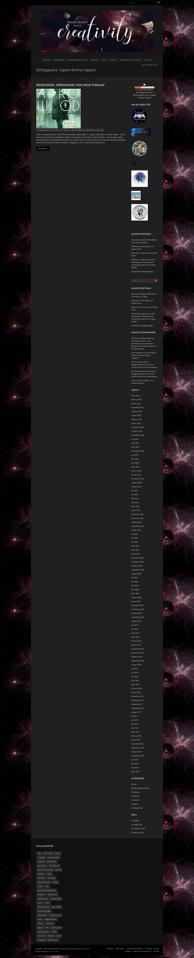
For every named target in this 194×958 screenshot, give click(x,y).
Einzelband (41, 878)
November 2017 (137, 700)
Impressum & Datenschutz (131, 60)
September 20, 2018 (45, 130)
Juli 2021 (134, 534)
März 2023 (135, 467)
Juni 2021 (134, 538)
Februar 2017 (136, 736)
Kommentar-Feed (138, 828)
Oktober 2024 (136, 431)
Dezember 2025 (137, 407)
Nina (133, 362)
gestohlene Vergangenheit (47, 890)
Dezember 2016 (137, 744)
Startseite (46, 60)
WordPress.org (137, 832)
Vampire (51, 936)
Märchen (41, 923)
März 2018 (135, 684)
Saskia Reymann (43, 932)
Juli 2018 (134, 668)
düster (49, 874)
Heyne (47, 903)
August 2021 (136, 530)
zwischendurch (53, 940)
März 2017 (135, 732)
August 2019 (136, 621)
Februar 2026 (136, 399)
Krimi (97, 130)
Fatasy (40, 886)
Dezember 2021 (137, 514)
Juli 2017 (134, 716)
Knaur (40, 919)
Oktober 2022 (136, 482)
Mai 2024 (134, 443)
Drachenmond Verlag (45, 870)
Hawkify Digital (56, 899)
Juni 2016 (134, 759)
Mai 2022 (134, 498)
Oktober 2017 (136, 704)
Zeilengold (41, 940)
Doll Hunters (42, 866)
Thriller (54, 932)
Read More (42, 149)
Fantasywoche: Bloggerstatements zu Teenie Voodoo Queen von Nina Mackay (144, 364)
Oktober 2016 (136, 752)
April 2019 (135, 633)
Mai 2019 (134, 629)
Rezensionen (59, 60)
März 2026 (135, 395)
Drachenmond (54, 866)
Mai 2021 (134, 542)
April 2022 (135, 502)
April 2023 (135, 463)
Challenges (135, 792)
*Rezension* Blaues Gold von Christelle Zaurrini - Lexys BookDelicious (142, 341)
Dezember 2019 (137, 605)
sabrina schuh (56, 928)
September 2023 (137, 451)
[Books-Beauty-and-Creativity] (97, 12)
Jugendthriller (42, 915)
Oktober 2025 (136, 411)
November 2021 (137, 518)
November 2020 (137, 562)
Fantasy (55, 882)
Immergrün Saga (43, 907)
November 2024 (137, 427)
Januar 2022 (135, 510)
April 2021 (135, 546)
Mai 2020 (134, 585)
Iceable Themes (53, 951)
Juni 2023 (134, 455)
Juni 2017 (134, 720)
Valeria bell (41, 936)
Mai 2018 (134, 676)
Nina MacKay (136, 371)
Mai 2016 (134, 763)
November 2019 (137, 609)
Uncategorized (137, 808)
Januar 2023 (135, 475)
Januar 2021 (135, 554)
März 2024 (135, 447)
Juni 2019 (134, 625)
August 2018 (136, 664)
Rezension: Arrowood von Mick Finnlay (70, 85)
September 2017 (137, 708)
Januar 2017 (135, 740)
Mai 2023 (134, 459)
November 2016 (137, 748)
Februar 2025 (136, 419)
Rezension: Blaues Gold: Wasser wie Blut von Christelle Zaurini (144, 346)
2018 (39, 853)
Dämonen (41, 874)
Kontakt (148, 60)
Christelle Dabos (53, 857)
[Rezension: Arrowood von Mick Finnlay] (58, 90)
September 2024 (137, 435)
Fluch (47, 886)
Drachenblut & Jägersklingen (142, 271)
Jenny (133, 380)
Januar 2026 (135, 403)
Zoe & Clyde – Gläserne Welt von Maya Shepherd (144, 355)
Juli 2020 (134, 577)
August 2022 (136, 486)
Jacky (57, 130)
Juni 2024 (134, 439)
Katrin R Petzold (55, 915)
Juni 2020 (134, 581)
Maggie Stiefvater (51, 919)
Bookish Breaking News (77, 60)
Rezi (102, 130)
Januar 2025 (135, 423)
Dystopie (58, 870)
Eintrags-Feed (136, 824)
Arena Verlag (48, 853)
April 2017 (135, 728)
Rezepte (113, 60)
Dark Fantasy (51, 862)
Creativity (94, 60)
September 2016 (137, 755)
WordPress (87, 949)
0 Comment (78, 130)
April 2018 (135, 680)
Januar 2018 (135, 692)
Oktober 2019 (136, 613)
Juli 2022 (134, 490)
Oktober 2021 (136, 522)
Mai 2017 (134, 724)
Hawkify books (43, 899)
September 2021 (137, 526)
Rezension (67, 130)
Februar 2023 (136, 471)
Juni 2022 (134, 494)
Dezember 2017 (137, 696)
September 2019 (137, 617)
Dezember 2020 (137, 558)
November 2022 (137, 478)
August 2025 (136, 415)
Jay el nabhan (56, 907)
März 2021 (135, 550)
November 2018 (137, 653)
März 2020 (135, 593)
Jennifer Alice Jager (44, 911)
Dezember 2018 (137, 649)
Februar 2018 (136, 688)
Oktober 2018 (136, 657)
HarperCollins (90, 130)
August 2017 (136, 712)
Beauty (104, 60)
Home (143, 65)
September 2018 (137, 661)
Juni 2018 (134, 672)
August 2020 (136, 573)
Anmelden (135, 820)
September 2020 (137, 569)
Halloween (41, 894)
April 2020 (135, 589)
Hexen (40, 903)
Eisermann (51, 878)
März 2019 (135, 637)
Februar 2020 (136, 597)
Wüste (59, 936)
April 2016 (135, 767)
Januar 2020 (135, 601)
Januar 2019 (135, 645)
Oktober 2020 (136, 566)
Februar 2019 (136, 641)
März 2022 (135, 506)
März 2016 (135, 771)
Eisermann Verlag (44, 882)
